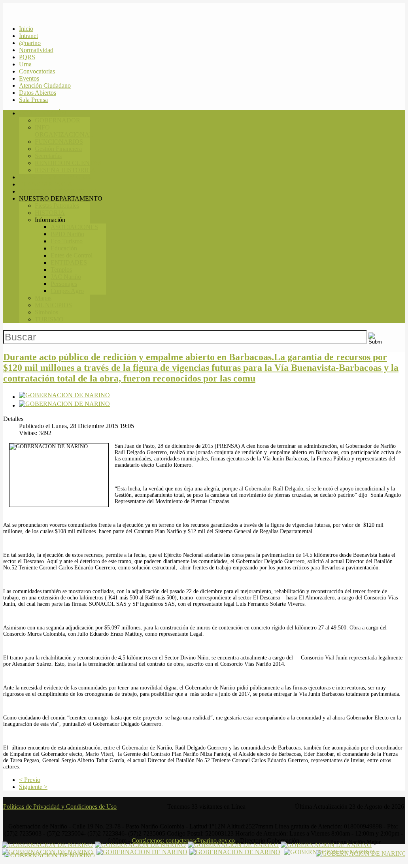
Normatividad (36, 50)
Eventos (29, 78)
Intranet (28, 35)
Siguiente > (33, 786)
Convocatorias (37, 71)
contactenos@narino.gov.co (200, 840)
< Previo (29, 779)
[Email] (64, 405)
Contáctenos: (183, 840)
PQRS (27, 57)
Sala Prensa (33, 99)
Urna (25, 64)
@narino (30, 42)
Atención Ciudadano (45, 85)
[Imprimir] (64, 396)
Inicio (26, 28)
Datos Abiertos (37, 92)
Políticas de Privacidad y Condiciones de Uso (60, 806)
